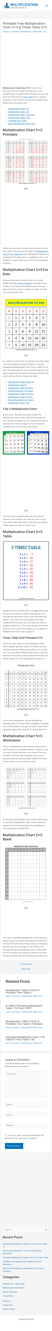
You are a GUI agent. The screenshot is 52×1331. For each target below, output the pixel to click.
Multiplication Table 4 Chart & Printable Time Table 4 (22, 991)
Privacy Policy (9, 1309)
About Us (7, 1301)
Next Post (26, 969)
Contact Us (8, 1305)
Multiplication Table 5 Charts (20, 397)
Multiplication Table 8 (17, 385)
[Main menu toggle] (46, 5)
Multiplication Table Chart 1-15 (21, 382)
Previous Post (26, 964)
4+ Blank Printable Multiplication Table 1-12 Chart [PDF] (24, 1007)
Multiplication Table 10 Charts (21, 394)
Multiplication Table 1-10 (18, 109)
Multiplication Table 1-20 (18, 112)
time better (28, 97)
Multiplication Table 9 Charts (20, 388)
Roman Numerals (10, 1292)
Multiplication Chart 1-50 (18, 403)
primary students (24, 283)
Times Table (8, 1296)
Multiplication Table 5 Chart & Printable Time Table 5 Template (24, 1022)
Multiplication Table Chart (31, 32)
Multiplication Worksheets (14, 1288)
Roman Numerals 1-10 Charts (20, 391)
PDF (26, 189)
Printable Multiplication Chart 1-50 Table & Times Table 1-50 (25, 1038)
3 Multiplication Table (17, 121)
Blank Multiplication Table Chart (21, 124)
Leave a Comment (11, 32)
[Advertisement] (26, 60)
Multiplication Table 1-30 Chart (21, 115)
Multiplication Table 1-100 (19, 118)
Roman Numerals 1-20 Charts (21, 400)
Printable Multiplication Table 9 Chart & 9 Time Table (25, 1257)
